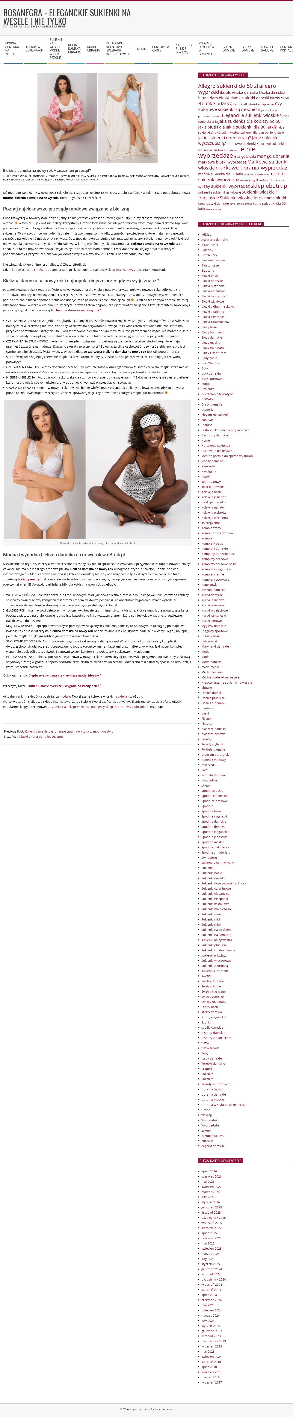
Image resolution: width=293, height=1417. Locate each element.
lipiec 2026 (209, 1171)
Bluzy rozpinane (213, 348)
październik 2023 (213, 1341)
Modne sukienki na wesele (220, 677)
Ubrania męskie (212, 1100)
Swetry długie (211, 986)
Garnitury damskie (214, 435)
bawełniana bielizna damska (78, 176)
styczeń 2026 (210, 1202)
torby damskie (211, 1058)
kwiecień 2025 (211, 1248)
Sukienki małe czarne (216, 909)
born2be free (210, 363)
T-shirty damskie (213, 1033)
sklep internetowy (120, 270)
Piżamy (206, 718)
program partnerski (215, 754)
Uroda (205, 1110)
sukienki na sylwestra (216, 940)
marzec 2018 (210, 1377)
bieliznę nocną (28, 579)
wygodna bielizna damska (82, 179)
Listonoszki (209, 641)
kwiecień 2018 (211, 1372)
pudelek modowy (213, 760)
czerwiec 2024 (211, 1300)
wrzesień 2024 (211, 1284)
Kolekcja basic (211, 492)
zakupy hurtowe (212, 1136)
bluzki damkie (231, 97)
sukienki (205, 192)
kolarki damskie (212, 487)
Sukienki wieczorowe (216, 960)
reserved (207, 765)
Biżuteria (207, 270)
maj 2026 (207, 1181)
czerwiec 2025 (211, 1238)
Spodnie (207, 806)
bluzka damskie (272, 92)
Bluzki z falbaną (212, 312)
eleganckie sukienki (215, 415)
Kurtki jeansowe (212, 600)
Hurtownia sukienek (215, 446)
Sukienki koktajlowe (215, 904)
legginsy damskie (213, 626)
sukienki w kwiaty (213, 955)
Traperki (207, 1069)
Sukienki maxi (211, 914)
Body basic (209, 358)
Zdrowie (207, 1141)
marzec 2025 (210, 1254)
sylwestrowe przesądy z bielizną (43, 179)
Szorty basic (210, 1007)
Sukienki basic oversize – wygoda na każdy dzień (63, 686)
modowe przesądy (147, 176)
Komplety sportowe (215, 579)
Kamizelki (208, 466)
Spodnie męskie (212, 842)
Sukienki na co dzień (216, 930)
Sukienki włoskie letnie (242, 198)
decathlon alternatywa (217, 394)
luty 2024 (207, 1321)
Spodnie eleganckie (215, 832)
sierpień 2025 (211, 1228)
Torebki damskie (213, 1063)
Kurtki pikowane (213, 605)
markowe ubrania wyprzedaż (251, 167)
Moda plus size (212, 672)
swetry (206, 976)
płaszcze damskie (214, 729)
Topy (204, 1053)
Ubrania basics (212, 1089)
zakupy (206, 1130)
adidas (206, 234)
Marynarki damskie (215, 646)
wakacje (207, 1115)
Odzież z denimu (213, 703)
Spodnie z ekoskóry (215, 847)
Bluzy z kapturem (213, 353)
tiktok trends (210, 1048)
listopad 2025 (211, 1212)
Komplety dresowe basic (218, 564)
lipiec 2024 (209, 1295)
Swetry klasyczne (213, 991)
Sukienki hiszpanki (214, 899)
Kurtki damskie (212, 595)
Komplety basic (212, 543)
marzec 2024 (210, 1315)
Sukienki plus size (214, 945)
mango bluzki (245, 156)
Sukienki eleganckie (215, 894)
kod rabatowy (211, 482)
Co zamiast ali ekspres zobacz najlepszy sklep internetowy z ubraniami (98, 707)
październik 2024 (213, 1279)
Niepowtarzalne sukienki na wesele (226, 682)
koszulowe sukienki (224, 150)
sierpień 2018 (211, 1362)
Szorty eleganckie (213, 1017)
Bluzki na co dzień (214, 296)
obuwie (206, 688)
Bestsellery (209, 255)
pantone (207, 708)
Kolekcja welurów (213, 512)
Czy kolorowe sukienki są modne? (240, 106)
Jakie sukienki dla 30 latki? (251, 127)
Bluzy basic (209, 327)
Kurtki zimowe (211, 621)
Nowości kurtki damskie (270, 180)
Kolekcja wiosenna (214, 518)
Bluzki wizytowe (212, 301)
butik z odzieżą (217, 103)
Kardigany (208, 471)
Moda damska (211, 662)
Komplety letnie (212, 574)
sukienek (122, 696)
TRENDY (207, 1074)
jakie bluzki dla (211, 127)
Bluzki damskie (212, 281)
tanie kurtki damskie (241, 203)
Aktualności (209, 245)
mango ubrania (273, 156)
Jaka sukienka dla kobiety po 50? (250, 121)
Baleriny (207, 250)
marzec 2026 (210, 1192)
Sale (204, 770)
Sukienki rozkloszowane (218, 950)
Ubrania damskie (213, 1094)
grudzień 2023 (211, 1331)
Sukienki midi (211, 919)
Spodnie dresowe (213, 827)
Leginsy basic (211, 636)
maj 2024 (207, 1305)
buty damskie (211, 373)
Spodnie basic (211, 811)
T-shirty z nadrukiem (216, 1038)
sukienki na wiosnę (227, 192)
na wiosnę (247, 180)
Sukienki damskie (213, 878)
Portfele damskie (213, 749)
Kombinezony (211, 528)
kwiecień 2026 (211, 1187)
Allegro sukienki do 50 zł (228, 85)
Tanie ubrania (213, 209)
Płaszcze (207, 724)
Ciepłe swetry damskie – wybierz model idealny (64, 675)
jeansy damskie (212, 461)
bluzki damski (257, 97)
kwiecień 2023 (211, 1357)
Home (205, 440)
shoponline (209, 780)
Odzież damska (212, 693)
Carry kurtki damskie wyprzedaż (253, 104)
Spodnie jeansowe (214, 837)
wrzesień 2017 (211, 1382)
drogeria (207, 409)
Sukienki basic (211, 873)
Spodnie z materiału (215, 852)
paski (205, 713)
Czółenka (207, 389)
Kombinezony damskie (217, 533)
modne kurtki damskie (256, 174)
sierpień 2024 (211, 1290)
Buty (204, 368)
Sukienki (207, 868)
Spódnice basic (212, 791)
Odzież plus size (213, 698)
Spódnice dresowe (214, 801)
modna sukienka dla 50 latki (220, 173)
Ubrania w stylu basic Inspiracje (224, 1105)
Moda (205, 651)
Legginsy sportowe (214, 631)
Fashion (207, 425)
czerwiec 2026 (211, 1176)
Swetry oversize (212, 997)
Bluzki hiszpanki (213, 286)
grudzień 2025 (211, 1207)
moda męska (210, 667)
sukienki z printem (214, 971)
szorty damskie (212, 1012)
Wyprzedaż (209, 1120)
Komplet (207, 538)
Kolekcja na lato (212, 507)
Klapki (205, 476)
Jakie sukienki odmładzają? (224, 138)
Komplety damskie (214, 549)
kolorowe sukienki (241, 143)
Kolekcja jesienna (213, 497)
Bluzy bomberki (212, 332)
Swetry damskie (212, 981)
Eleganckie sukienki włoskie (250, 115)
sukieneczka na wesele (217, 863)
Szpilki (206, 1022)
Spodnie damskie (213, 821)
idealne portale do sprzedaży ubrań (227, 456)
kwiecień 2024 (211, 1310)
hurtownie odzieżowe (216, 451)
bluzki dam (208, 97)
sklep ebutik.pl (12, 179)
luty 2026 (207, 1197)
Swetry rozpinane (214, 1002)
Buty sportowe (211, 379)
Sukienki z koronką (214, 966)
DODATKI (207, 399)
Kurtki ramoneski (213, 615)
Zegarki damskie (213, 1146)
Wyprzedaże (210, 1125)
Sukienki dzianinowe (216, 888)
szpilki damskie (212, 1027)
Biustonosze (37, 176)
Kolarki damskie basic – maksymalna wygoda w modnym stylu (69, 731)
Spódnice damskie (214, 796)
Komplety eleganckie (216, 569)
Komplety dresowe (214, 559)
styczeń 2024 (210, 1326)
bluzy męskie (210, 343)
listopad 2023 (211, 1336)
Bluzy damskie (211, 337)
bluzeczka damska (242, 92)
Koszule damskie (213, 590)
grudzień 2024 (211, 1269)
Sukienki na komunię (216, 935)
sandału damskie (213, 775)
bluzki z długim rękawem (219, 306)
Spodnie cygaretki (214, 816)
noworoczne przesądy (174, 176)
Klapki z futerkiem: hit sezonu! (41, 736)
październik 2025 (213, 1218)
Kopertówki (209, 585)
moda (64, 696)
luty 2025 (207, 1259)
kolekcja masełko (213, 502)
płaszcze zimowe (213, 734)
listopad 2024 (211, 1274)
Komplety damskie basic (218, 554)
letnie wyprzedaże (226, 152)
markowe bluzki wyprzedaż (222, 162)
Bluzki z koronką (213, 317)
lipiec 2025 (209, 1233)
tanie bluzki (276, 197)
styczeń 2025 (210, 1264)
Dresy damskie (211, 404)
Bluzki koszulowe (213, 291)
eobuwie (207, 420)
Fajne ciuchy (34, 270)
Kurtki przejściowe (214, 610)
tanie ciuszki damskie (213, 203)
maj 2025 (207, 1243)
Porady (206, 739)
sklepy (205, 785)
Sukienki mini (211, 924)
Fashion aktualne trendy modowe (225, 430)
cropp (205, 384)
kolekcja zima (211, 523)
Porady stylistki (212, 744)
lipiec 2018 (209, 1367)
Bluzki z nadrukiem (215, 322)
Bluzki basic (209, 276)
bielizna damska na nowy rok (116, 176)
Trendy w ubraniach (215, 1084)
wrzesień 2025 (211, 1223)
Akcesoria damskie (214, 240)
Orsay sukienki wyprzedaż (224, 186)
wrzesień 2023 (211, 1346)
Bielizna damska (17, 176)
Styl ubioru (209, 857)
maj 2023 (207, 1351)
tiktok (205, 1043)
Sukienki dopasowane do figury (223, 883)
